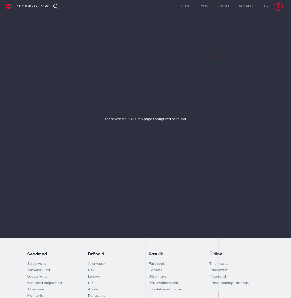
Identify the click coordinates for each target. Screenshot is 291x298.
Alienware (96, 264)
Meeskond (217, 276)
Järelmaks (157, 276)
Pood (185, 6)
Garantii (155, 270)
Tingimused (219, 264)
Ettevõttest (218, 270)
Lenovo (94, 276)
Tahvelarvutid (38, 270)
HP (90, 283)
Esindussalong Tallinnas (229, 283)
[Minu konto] (278, 6)
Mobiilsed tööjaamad (44, 283)
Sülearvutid (36, 264)
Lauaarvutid (37, 276)
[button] (263, 6)
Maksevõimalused (163, 283)
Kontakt (246, 6)
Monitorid (35, 296)
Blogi (224, 6)
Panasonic (96, 296)
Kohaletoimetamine (165, 289)
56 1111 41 (24, 6)
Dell (91, 270)
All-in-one (35, 289)
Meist (205, 6)
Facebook (157, 264)
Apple (93, 289)
